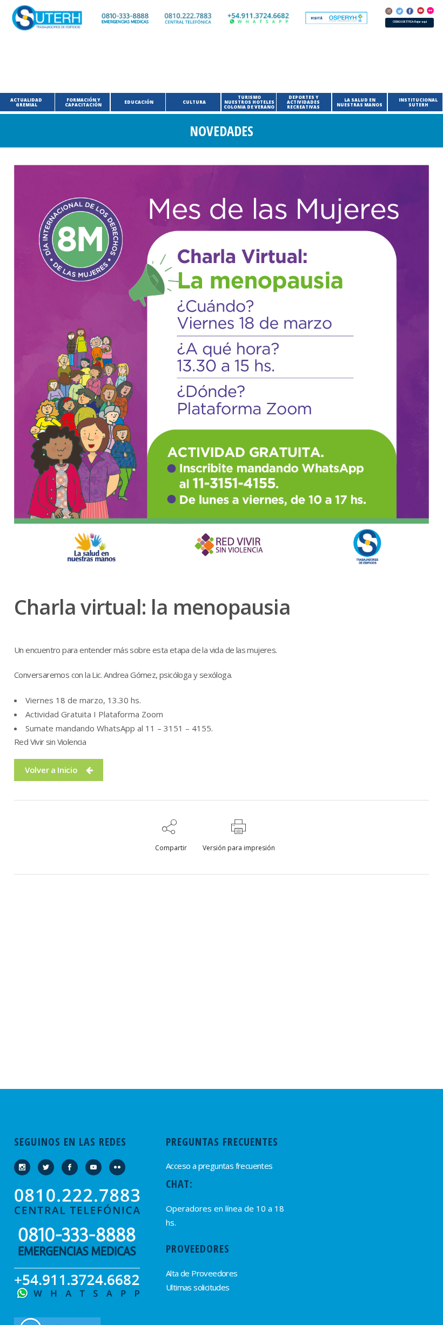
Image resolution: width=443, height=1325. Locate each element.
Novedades (221, 131)
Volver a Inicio (51, 769)
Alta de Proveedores (202, 1273)
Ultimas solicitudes (198, 1287)
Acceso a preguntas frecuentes (219, 1165)
